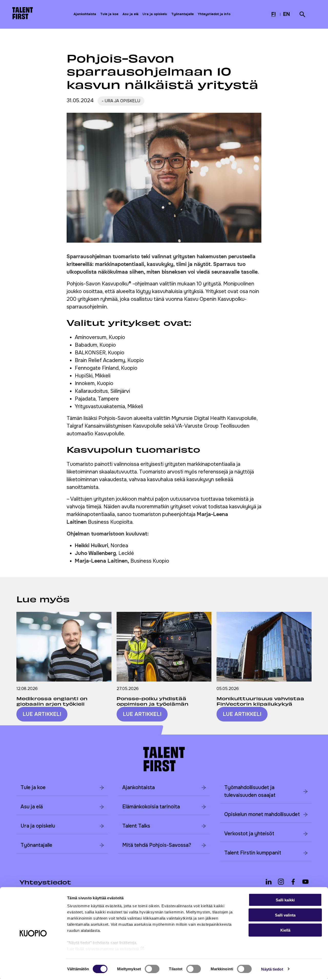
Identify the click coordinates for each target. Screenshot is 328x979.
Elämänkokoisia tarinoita (151, 806)
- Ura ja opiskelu (121, 101)
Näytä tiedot (272, 969)
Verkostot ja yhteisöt (249, 833)
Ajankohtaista (85, 14)
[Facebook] (293, 881)
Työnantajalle (182, 14)
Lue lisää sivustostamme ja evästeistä (103, 949)
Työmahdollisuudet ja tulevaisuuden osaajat (249, 791)
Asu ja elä (130, 14)
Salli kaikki (285, 900)
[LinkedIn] (268, 881)
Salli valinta (285, 915)
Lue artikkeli (42, 714)
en (287, 15)
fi (274, 15)
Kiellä (285, 930)
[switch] (152, 969)
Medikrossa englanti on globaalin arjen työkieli (51, 701)
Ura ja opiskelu (154, 14)
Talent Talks (136, 826)
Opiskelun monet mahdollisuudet (262, 814)
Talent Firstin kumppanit (252, 853)
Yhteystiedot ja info (214, 14)
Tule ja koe (109, 14)
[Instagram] (281, 881)
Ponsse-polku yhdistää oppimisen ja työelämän (152, 701)
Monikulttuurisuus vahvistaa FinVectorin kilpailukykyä (260, 701)
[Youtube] (305, 881)
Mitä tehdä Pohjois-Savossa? (156, 845)
